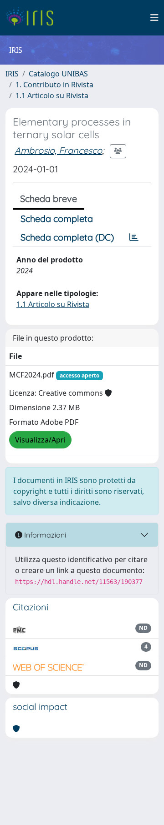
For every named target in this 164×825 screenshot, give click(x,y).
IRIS (12, 74)
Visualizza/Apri (40, 440)
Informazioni (44, 534)
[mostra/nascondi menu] (154, 17)
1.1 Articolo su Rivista (51, 96)
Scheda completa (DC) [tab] (67, 237)
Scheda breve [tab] (48, 198)
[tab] (134, 237)
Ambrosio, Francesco (58, 150)
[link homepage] (33, 17)
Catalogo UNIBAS (58, 74)
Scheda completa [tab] (56, 218)
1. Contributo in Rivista (54, 85)
